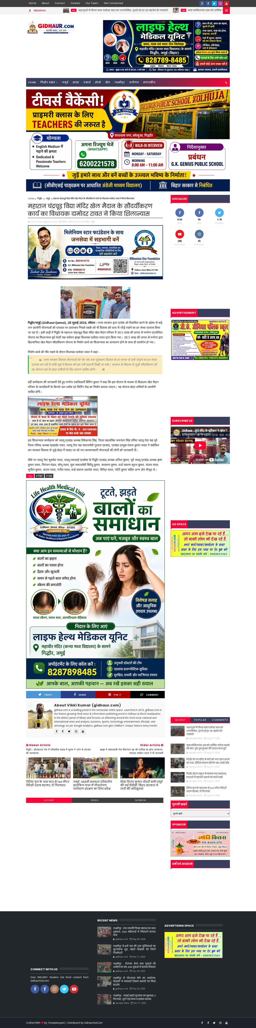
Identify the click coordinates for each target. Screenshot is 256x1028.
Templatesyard (56, 1022)
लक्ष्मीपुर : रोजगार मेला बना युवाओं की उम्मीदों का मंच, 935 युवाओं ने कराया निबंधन (134, 965)
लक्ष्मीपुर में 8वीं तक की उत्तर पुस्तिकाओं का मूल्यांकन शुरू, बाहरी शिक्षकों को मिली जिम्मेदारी (134, 949)
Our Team (92, 3)
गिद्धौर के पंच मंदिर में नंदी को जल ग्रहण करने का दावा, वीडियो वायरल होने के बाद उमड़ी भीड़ (208, 761)
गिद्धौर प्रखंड (47, 82)
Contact (60, 3)
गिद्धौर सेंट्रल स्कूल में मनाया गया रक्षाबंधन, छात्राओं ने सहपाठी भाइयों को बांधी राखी (206, 775)
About (45, 3)
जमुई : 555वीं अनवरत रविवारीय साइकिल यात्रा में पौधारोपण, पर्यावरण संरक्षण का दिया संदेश (92, 785)
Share (82, 694)
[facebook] (202, 3)
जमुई (65, 82)
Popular (200, 720)
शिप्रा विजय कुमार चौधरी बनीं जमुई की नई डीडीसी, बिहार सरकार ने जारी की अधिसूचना (141, 785)
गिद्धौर (127, 10)
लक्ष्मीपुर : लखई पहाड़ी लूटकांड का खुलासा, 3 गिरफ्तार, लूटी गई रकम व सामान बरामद (134, 997)
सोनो (98, 82)
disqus (94, 800)
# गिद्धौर (39, 475)
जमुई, (93, 221)
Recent (180, 720)
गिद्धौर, (87, 221)
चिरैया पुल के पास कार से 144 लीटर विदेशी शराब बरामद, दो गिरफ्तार (47, 783)
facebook (140, 800)
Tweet (48, 694)
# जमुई (49, 475)
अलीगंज (134, 82)
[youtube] (226, 3)
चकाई (87, 82)
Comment (152, 694)
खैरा (107, 82)
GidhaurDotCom (93, 1022)
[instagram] (220, 3)
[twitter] (214, 3)
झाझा (76, 82)
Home (32, 3)
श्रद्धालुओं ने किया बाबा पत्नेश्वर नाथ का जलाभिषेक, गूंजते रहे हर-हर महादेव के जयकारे (67, 10)
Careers (75, 3)
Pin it (117, 694)
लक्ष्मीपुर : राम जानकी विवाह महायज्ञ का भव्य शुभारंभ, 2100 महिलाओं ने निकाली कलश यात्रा (134, 932)
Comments (220, 720)
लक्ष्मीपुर (120, 82)
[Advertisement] (95, 830)
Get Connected (113, 3)
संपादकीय (149, 82)
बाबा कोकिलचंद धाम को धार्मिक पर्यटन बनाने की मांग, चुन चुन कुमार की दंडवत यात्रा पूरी (178, 10)
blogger (49, 800)
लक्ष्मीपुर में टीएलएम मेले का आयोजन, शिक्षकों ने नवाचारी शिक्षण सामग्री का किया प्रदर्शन (134, 981)
